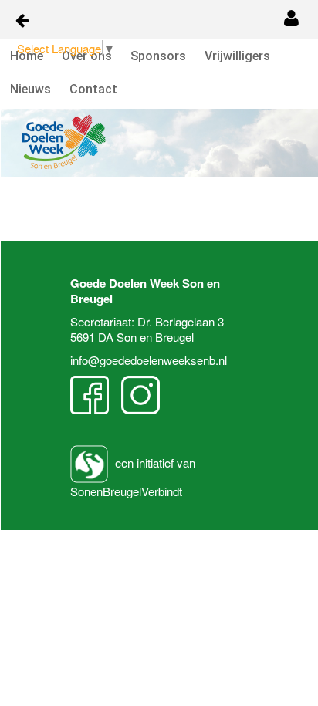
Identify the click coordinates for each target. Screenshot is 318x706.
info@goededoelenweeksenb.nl (148, 360)
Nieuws (30, 89)
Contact (93, 89)
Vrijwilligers (237, 56)
